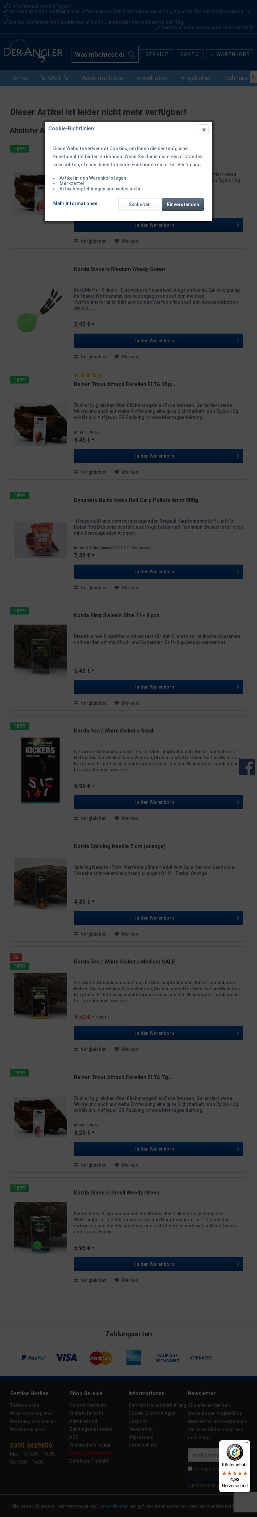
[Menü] (246, 1444)
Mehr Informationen (75, 203)
